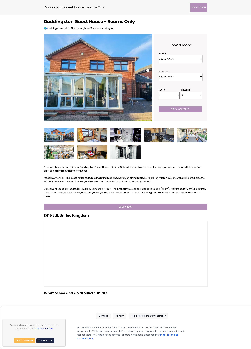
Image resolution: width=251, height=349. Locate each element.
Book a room (199, 7)
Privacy (120, 315)
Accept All (45, 341)
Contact (103, 315)
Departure (164, 71)
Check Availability (180, 109)
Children (185, 90)
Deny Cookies (25, 341)
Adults (162, 90)
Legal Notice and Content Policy (148, 315)
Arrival (162, 53)
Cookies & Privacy (43, 328)
